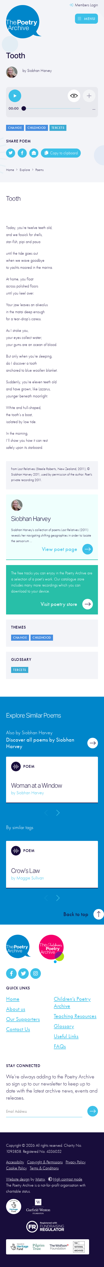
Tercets (58, 128)
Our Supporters (23, 1019)
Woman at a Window (36, 785)
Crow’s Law (25, 871)
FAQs (60, 1046)
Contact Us (18, 1029)
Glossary (64, 1026)
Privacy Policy (76, 1162)
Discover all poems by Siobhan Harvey (40, 743)
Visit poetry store (59, 604)
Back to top (75, 914)
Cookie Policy (16, 1168)
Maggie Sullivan (30, 878)
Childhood (37, 128)
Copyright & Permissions (45, 1162)
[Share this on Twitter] (10, 153)
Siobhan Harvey (39, 70)
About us (15, 1009)
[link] (15, 96)
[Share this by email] (33, 153)
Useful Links (66, 1036)
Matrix (40, 1179)
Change (15, 128)
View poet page (59, 549)
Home (12, 999)
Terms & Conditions (44, 1168)
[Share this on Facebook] (22, 153)
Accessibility (15, 1162)
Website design (18, 1179)
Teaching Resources (75, 1016)
